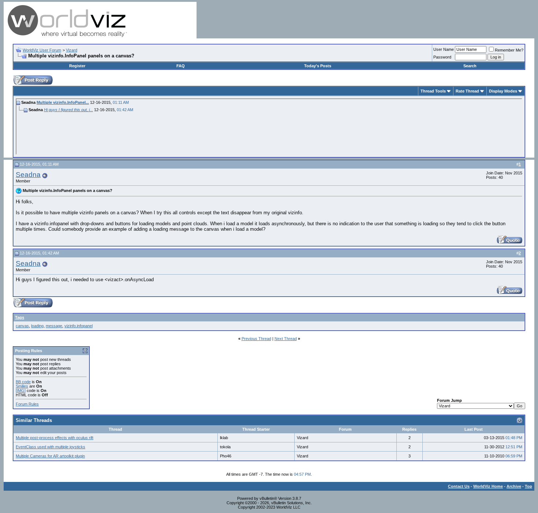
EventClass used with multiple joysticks (50, 447)
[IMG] (21, 390)
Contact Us (459, 486)
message (54, 326)
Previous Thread (256, 338)
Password (442, 57)
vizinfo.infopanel (78, 326)
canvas (22, 326)
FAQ (180, 66)
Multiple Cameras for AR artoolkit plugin (50, 456)
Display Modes (503, 91)
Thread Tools (433, 91)
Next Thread (285, 338)
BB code (23, 382)
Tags (19, 317)
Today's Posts (317, 66)
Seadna (28, 174)
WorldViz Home (488, 486)
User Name (443, 49)
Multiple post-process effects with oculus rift (54, 437)
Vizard (71, 50)
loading (37, 326)
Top (528, 486)
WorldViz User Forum (42, 50)
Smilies (22, 386)
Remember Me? (509, 50)
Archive (514, 486)
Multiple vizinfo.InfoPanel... (63, 102)
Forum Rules (27, 404)
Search (470, 66)
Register (77, 66)
